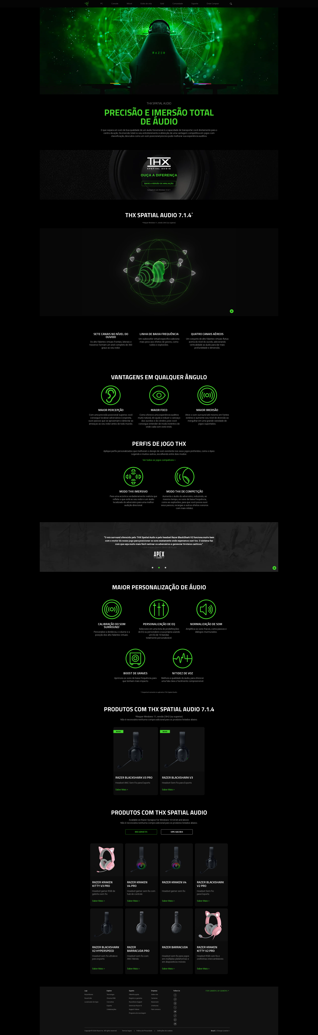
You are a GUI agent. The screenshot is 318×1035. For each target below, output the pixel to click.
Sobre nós (154, 994)
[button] (231, 4)
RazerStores (88, 994)
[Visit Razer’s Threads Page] (175, 1003)
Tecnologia (110, 994)
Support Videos (134, 1009)
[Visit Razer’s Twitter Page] (175, 1007)
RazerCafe (88, 998)
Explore (109, 991)
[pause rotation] (274, 568)
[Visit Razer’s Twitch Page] (175, 1019)
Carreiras (154, 998)
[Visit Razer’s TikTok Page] (175, 1015)
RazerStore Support (135, 1002)
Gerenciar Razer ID (135, 1006)
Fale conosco (155, 1009)
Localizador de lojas (91, 1002)
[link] (86, 4)
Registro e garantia (135, 998)
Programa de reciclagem (137, 1013)
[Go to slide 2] (159, 567)
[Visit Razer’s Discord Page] (175, 1024)
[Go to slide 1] (152, 567)
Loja (85, 991)
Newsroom (155, 1002)
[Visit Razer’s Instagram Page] (175, 999)
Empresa (154, 991)
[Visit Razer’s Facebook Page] (175, 995)
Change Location (223, 1031)
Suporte (131, 991)
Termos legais (127, 1031)
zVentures (154, 1006)
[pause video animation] (232, 311)
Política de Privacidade (144, 1031)
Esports (109, 1006)
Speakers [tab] (177, 832)
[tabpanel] (159, 914)
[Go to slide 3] (165, 567)
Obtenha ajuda (134, 994)
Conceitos (110, 1002)
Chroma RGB (111, 998)
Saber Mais (121, 789)
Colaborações (111, 1009)
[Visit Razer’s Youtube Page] (175, 1011)
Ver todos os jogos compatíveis (159, 460)
